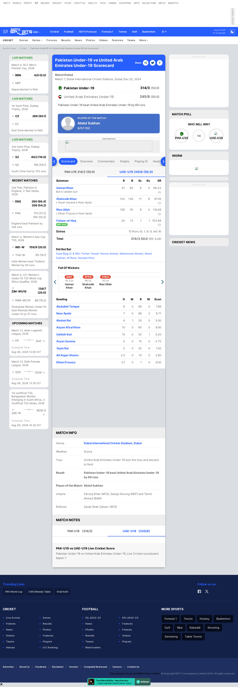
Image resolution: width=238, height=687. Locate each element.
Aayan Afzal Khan (68, 327)
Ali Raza (71, 257)
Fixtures (51, 40)
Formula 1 (107, 31)
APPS (137, 3)
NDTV (7, 3)
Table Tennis (193, 636)
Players (47, 641)
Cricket (54, 31)
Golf (134, 31)
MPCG (162, 3)
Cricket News (183, 242)
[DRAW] (199, 135)
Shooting (213, 627)
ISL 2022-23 (93, 617)
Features (117, 40)
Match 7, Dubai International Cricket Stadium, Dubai (88, 79)
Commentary (106, 161)
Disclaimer (58, 666)
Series (36, 40)
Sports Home (9, 48)
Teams (131, 40)
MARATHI (173, 3)
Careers (117, 666)
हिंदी (36, 3)
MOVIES (45, 3)
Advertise (8, 666)
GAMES (113, 3)
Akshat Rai (63, 320)
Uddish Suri (64, 334)
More (143, 40)
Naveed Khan (85, 257)
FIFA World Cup (13, 591)
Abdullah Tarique (67, 306)
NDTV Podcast (88, 31)
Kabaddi (195, 627)
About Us (24, 666)
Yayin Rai (62, 348)
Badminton (148, 31)
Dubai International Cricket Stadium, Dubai (113, 443)
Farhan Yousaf (90, 253)
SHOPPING (125, 3)
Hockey (204, 618)
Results (66, 40)
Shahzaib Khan (66, 199)
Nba (180, 627)
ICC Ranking (50, 647)
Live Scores (13, 617)
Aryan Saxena (65, 341)
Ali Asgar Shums (67, 355)
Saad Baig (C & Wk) (68, 253)
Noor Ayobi (63, 313)
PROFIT (28, 3)
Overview (86, 161)
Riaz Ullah (63, 209)
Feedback (40, 666)
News (78, 40)
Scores (23, 40)
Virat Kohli (62, 591)
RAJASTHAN (149, 3)
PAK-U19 (80, 172)
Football (69, 31)
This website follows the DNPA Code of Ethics (135, 673)
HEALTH (92, 3)
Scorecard (68, 161)
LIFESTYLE (80, 3)
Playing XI (141, 161)
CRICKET (57, 3)
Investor (73, 666)
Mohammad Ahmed (131, 253)
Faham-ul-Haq (66, 220)
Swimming (171, 636)
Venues (10, 647)
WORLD (17, 3)
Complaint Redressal (95, 666)
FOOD (68, 3)
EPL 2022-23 (130, 617)
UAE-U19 (136, 172)
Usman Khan (64, 188)
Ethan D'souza (65, 362)
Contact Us (133, 666)
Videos (103, 40)
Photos (90, 40)
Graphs (124, 161)
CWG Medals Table (39, 591)
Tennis (122, 31)
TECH (103, 3)
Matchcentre (92, 647)
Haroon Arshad (108, 253)
